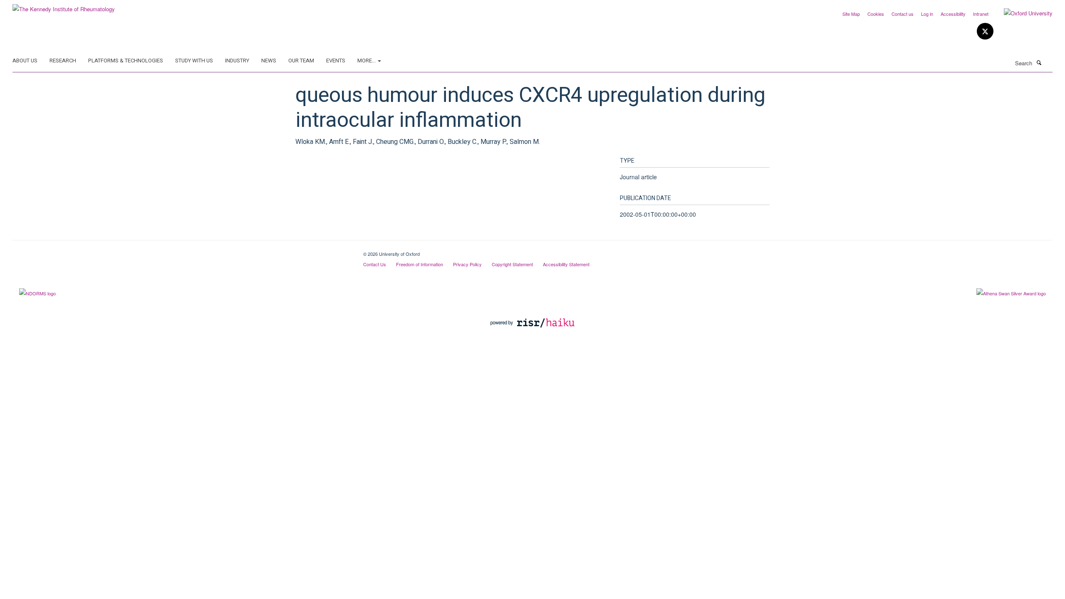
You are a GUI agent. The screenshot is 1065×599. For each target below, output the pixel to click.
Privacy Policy (467, 264)
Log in (927, 13)
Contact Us (374, 264)
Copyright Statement (512, 264)
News (268, 60)
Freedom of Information (419, 264)
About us (24, 60)
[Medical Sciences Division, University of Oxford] (181, 251)
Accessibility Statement (566, 264)
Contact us (903, 13)
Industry (237, 60)
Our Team (301, 60)
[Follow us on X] (985, 31)
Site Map (851, 13)
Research (63, 60)
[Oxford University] (1022, 13)
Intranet (980, 13)
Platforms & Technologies (125, 60)
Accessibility (953, 13)
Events (335, 60)
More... (367, 60)
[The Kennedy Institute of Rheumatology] (63, 6)
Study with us (194, 60)
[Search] (1038, 62)
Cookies (875, 13)
